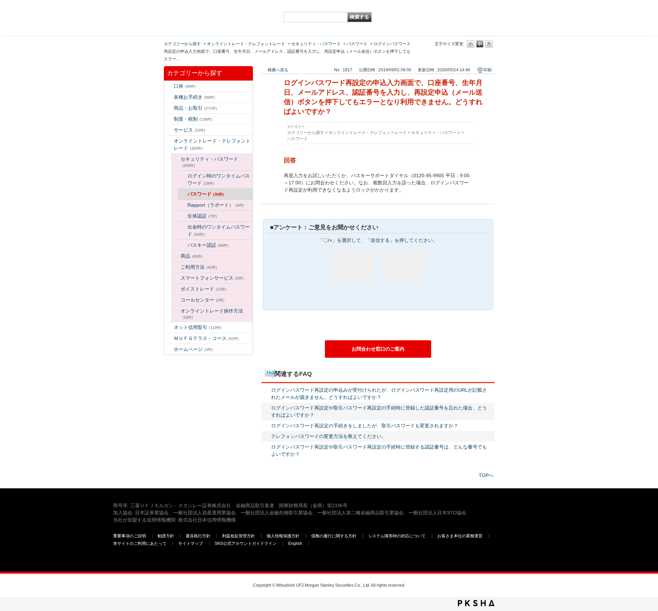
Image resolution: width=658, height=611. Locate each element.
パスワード (357, 43)
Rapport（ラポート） (215, 205)
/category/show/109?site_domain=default (169, 327)
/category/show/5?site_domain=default (169, 97)
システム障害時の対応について (397, 536)
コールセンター (202, 300)
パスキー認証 (208, 245)
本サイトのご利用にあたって (140, 543)
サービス (189, 130)
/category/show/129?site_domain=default (176, 159)
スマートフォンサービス (212, 278)
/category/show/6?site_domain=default (169, 119)
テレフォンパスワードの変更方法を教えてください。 (328, 436)
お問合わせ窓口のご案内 (378, 349)
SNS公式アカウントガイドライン (246, 543)
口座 (185, 86)
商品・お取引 (195, 108)
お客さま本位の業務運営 (460, 536)
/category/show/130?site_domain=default (176, 256)
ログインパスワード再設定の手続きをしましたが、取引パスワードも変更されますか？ (364, 425)
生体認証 (202, 216)
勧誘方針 (166, 536)
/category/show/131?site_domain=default (169, 338)
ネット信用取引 (198, 327)
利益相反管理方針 (238, 536)
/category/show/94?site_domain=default (169, 130)
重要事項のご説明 (129, 536)
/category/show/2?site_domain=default (169, 108)
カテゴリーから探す (182, 43)
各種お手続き (194, 97)
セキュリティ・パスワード (316, 43)
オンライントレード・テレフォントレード (246, 43)
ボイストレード (204, 289)
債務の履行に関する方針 (333, 536)
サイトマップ (190, 543)
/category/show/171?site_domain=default (169, 349)
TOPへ (486, 475)
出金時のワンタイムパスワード (218, 230)
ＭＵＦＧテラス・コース (206, 338)
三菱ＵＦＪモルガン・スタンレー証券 (473, 17)
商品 (192, 256)
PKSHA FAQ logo (476, 603)
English (295, 543)
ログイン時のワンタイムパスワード (218, 179)
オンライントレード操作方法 (212, 313)
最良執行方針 (198, 536)
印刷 (488, 70)
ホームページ (193, 349)
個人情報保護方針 (283, 536)
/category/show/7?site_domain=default (169, 86)
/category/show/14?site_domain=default (169, 141)
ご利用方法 (199, 267)
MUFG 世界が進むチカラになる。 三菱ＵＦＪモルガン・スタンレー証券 (162, 12)
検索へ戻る (278, 70)
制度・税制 (193, 119)
